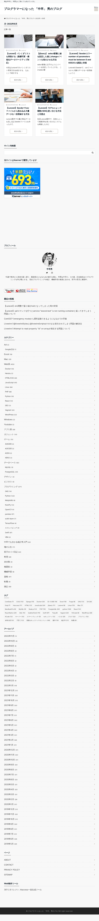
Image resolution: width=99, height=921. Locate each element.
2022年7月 (10, 656)
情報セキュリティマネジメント (38, 620)
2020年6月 (11, 779)
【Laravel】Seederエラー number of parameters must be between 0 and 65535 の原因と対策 (80, 58)
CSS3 (19, 602)
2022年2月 (10, 680)
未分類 (8, 562)
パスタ (61, 616)
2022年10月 (10, 641)
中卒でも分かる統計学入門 (17, 542)
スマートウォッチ (34, 616)
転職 (7, 581)
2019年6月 (10, 839)
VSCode (75, 613)
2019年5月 (10, 844)
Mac (7, 359)
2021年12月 (11, 690)
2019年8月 (10, 829)
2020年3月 (10, 794)
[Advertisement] (49, 223)
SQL (22, 613)
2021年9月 (10, 705)
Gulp (7, 605)
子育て (20, 620)
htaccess (17, 605)
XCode (9, 616)
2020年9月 (11, 764)
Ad (6, 344)
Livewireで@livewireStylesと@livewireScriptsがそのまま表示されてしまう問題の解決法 (43, 323)
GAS (8, 491)
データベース (11, 462)
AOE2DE (9, 444)
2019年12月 (11, 809)
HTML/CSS (11, 378)
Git (89, 602)
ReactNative (11, 613)
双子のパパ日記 (12, 552)
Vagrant (9, 410)
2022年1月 (10, 685)
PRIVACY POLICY (12, 870)
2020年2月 (10, 799)
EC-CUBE (52, 602)
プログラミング (13, 486)
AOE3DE (9, 448)
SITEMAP (8, 874)
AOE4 (8, 453)
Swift (8, 532)
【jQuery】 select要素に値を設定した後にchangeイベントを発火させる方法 (49, 56)
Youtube (9, 424)
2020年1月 (10, 804)
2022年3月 (10, 675)
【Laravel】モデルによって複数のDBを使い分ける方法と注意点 (49, 111)
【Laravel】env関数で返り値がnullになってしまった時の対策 (31, 306)
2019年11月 (11, 814)
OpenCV (9, 509)
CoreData (9, 602)
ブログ (71, 616)
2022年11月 (10, 636)
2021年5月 (10, 725)
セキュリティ (49, 616)
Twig (55, 613)
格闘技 (8, 566)
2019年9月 (10, 824)
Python (9, 396)
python (67, 609)
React (9, 401)
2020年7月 (10, 774)
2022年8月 (10, 651)
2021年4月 (10, 730)
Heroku (9, 373)
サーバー (19, 616)
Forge (72, 602)
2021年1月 (10, 745)
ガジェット (10, 434)
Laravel (23, 50)
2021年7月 (10, 715)
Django (30, 602)
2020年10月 (11, 759)
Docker (9, 369)
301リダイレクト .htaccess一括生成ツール (23, 889)
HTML (28, 605)
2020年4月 (11, 789)
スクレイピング (12, 528)
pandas (9, 514)
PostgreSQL (11, 472)
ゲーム (8, 439)
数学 (56, 620)
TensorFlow (10, 523)
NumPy (9, 505)
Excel (8, 354)
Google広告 (10, 349)
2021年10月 (11, 700)
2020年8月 (10, 769)
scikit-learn (10, 519)
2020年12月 (11, 750)
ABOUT (7, 860)
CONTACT (8, 865)
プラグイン (83, 616)
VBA (8, 537)
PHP (9, 36)
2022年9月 (10, 646)
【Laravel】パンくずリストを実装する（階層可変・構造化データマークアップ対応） (18, 58)
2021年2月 (10, 740)
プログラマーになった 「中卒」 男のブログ (33, 8)
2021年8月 (10, 710)
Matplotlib (10, 500)
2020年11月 (11, 755)
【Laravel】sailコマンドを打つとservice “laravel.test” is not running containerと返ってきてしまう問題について (47, 312)
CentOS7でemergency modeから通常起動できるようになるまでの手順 (35, 318)
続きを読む (17, 80)
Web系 (9, 364)
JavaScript (40, 36)
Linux (9, 387)
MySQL (9, 467)
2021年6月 (10, 720)
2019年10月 (11, 819)
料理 (7, 557)
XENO (8, 458)
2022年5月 (10, 665)
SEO (8, 405)
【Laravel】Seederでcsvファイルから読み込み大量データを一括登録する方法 (17, 111)
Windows (9, 419)
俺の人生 (9, 547)
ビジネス (9, 481)
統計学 (65, 620)
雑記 (7, 586)
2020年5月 (10, 784)
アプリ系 (9, 429)
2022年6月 (10, 660)
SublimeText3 (34, 613)
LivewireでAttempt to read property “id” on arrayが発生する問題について (37, 328)
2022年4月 (10, 670)
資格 (7, 576)
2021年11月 (11, 695)
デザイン (9, 476)
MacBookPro (10, 609)
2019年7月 (10, 834)
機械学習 (9, 571)
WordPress (11, 415)
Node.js (33, 609)
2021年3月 (10, 735)
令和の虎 (9, 620)
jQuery (54, 50)
